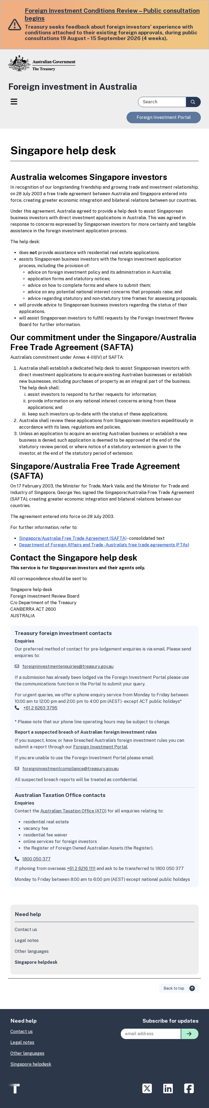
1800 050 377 (36, 859)
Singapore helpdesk (36, 962)
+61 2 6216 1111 (81, 868)
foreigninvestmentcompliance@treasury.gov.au (70, 768)
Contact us (26, 929)
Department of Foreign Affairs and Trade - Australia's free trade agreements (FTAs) (104, 544)
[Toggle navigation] (14, 102)
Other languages (32, 951)
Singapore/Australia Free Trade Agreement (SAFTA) (73, 538)
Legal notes (27, 940)
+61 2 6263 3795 (40, 707)
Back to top (174, 988)
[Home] (104, 67)
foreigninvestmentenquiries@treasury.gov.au (67, 666)
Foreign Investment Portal (164, 117)
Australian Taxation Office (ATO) (73, 811)
